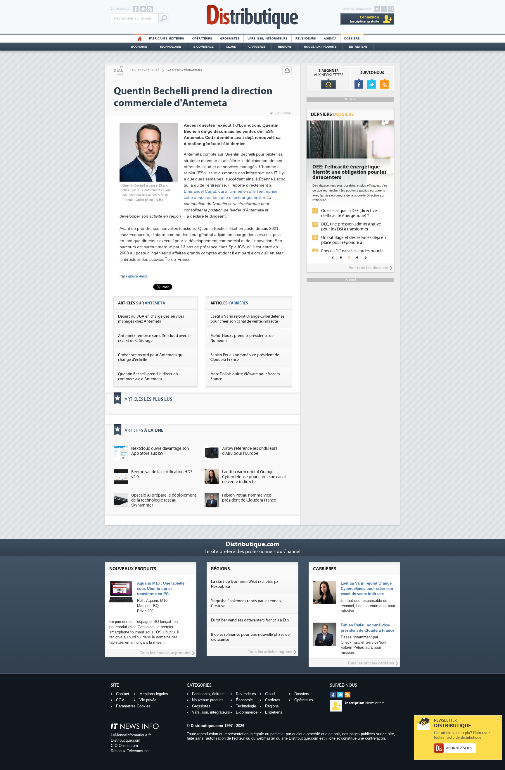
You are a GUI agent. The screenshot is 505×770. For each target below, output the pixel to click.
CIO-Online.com (124, 745)
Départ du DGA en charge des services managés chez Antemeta (151, 319)
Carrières (257, 46)
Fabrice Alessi (137, 276)
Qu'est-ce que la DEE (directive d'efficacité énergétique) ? (349, 213)
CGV (120, 700)
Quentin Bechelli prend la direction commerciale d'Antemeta (148, 376)
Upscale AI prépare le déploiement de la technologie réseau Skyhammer (163, 500)
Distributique (252, 16)
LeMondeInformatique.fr (131, 735)
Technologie (170, 46)
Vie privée (147, 700)
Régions (285, 46)
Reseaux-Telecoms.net (130, 751)
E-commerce (203, 46)
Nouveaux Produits (320, 46)
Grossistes (230, 38)
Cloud (231, 46)
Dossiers (352, 38)
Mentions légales (153, 694)
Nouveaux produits (208, 700)
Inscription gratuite (364, 19)
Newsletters (364, 703)
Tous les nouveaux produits (165, 653)
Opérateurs (202, 38)
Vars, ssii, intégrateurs (211, 712)
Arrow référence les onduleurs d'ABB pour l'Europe (249, 451)
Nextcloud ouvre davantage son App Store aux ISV (160, 451)
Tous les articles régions (270, 652)
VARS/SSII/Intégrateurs (184, 70)
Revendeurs (305, 38)
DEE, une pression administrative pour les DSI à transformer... (351, 227)
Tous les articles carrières (370, 663)
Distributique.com (125, 740)
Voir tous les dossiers (368, 268)
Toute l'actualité (145, 70)
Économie (139, 46)
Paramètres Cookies (133, 706)
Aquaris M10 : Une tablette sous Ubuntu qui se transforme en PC (160, 588)
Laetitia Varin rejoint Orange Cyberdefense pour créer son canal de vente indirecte (247, 319)
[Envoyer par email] (287, 71)
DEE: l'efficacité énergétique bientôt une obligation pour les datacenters (349, 172)
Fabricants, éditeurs (166, 38)
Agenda (330, 38)
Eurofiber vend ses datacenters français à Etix (250, 620)
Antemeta (155, 303)
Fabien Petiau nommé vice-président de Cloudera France (249, 498)
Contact (122, 694)
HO (139, 38)
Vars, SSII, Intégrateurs (268, 38)
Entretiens (358, 46)
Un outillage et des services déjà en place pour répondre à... (353, 240)
